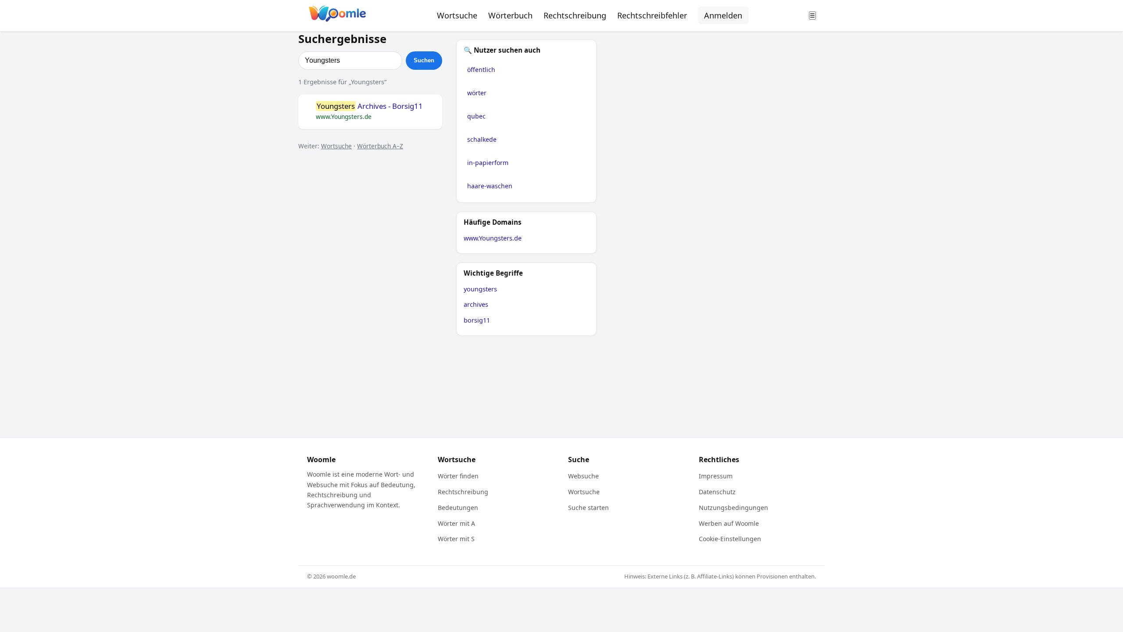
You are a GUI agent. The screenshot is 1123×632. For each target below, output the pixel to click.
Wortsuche (457, 15)
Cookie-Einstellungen (730, 539)
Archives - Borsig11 (370, 106)
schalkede (482, 139)
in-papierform (487, 162)
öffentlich (481, 69)
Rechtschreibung (575, 15)
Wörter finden (458, 476)
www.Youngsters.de (493, 238)
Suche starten (588, 507)
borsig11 (477, 320)
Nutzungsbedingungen (733, 507)
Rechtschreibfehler (652, 15)
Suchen (424, 60)
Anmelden (723, 15)
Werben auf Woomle (729, 523)
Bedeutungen (458, 507)
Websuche (583, 476)
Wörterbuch (510, 15)
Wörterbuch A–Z (380, 146)
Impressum (716, 476)
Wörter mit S (456, 539)
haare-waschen (489, 186)
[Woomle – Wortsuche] (337, 15)
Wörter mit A (456, 523)
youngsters (480, 289)
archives (476, 304)
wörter (476, 93)
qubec (476, 116)
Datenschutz (717, 492)
